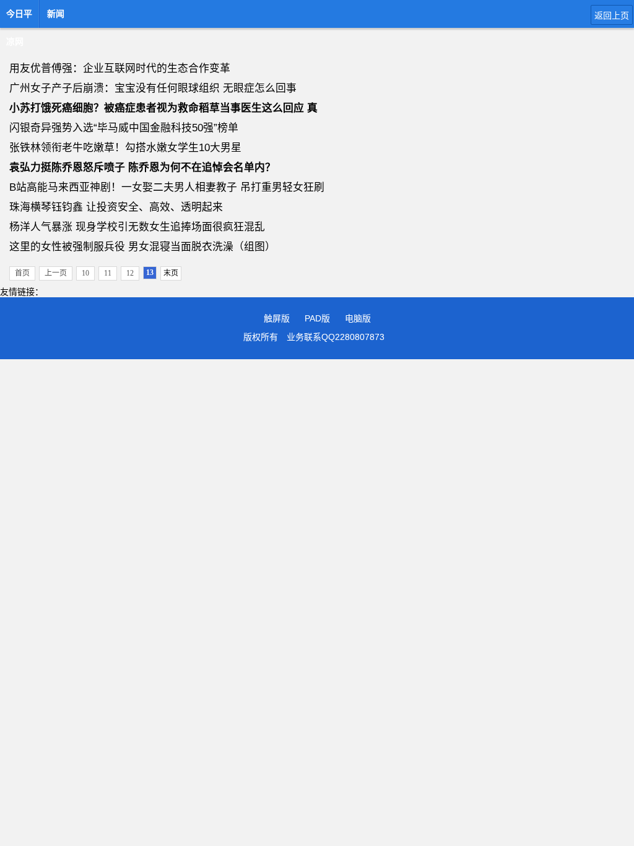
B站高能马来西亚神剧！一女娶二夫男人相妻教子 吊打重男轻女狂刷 (166, 187)
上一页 (56, 273)
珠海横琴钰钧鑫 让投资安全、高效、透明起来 (116, 207)
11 (107, 273)
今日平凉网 (19, 17)
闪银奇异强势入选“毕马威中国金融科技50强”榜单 (123, 128)
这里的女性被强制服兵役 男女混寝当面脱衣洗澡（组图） (142, 247)
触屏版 (277, 318)
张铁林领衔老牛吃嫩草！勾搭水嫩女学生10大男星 (125, 148)
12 (130, 273)
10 (85, 273)
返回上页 (611, 15)
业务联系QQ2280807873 (335, 337)
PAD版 (317, 318)
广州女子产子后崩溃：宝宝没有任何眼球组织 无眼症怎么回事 (153, 88)
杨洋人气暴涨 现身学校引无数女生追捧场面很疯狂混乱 (137, 227)
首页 (22, 273)
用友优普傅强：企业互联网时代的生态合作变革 (119, 68)
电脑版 (358, 318)
